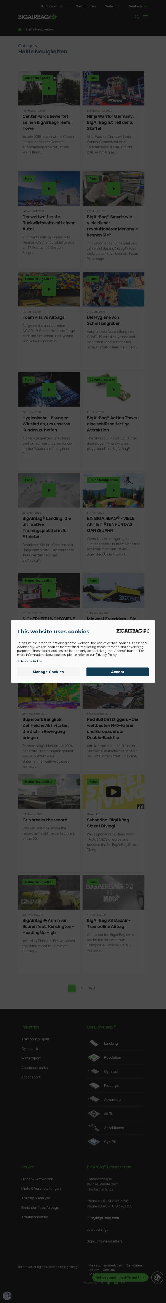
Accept (117, 672)
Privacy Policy (31, 661)
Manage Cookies (48, 672)
